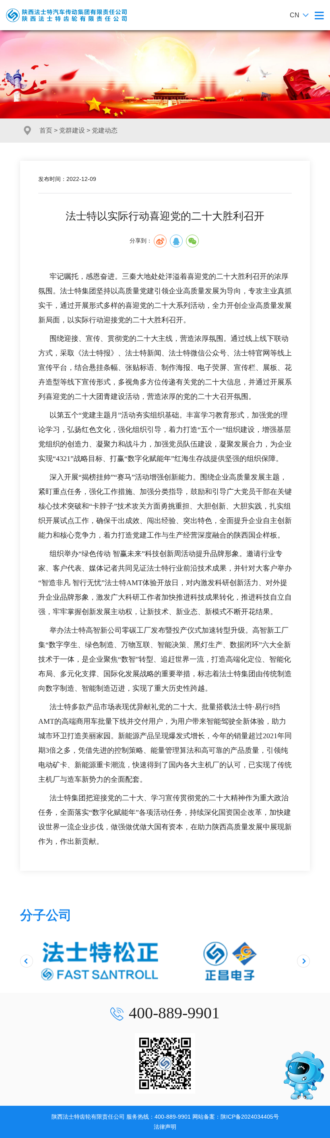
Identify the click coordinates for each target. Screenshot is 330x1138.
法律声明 (165, 1126)
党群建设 (72, 130)
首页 (45, 130)
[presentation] (26, 961)
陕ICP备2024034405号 (250, 1116)
